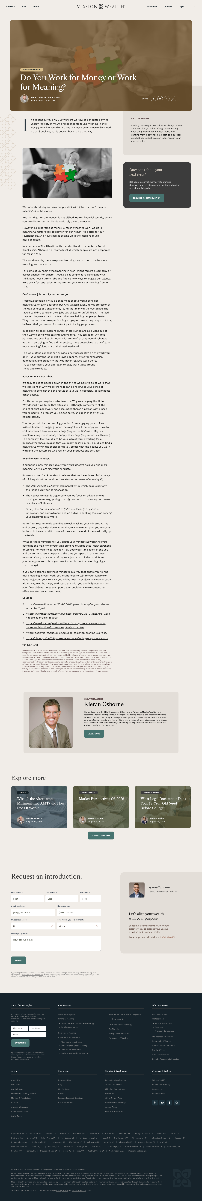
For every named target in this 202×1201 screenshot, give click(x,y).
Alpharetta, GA (17, 1133)
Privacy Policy (62, 1190)
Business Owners (31, 70)
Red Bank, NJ (98, 1146)
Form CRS (109, 1093)
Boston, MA (110, 1133)
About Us (15, 1080)
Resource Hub (64, 1080)
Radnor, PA (68, 1146)
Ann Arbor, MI (35, 1133)
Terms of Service (79, 1190)
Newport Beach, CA (146, 1142)
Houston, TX (180, 1138)
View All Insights (101, 835)
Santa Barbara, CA (154, 1146)
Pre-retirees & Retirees (162, 1036)
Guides (61, 1093)
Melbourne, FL (93, 1142)
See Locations (158, 1093)
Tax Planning (114, 1029)
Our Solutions (17, 1089)
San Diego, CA (114, 1146)
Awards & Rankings (19, 1107)
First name (16, 892)
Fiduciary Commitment (115, 1089)
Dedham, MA (17, 1138)
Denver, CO (32, 1138)
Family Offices (158, 1050)
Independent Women (161, 1041)
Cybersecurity (117, 1019)
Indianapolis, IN (39, 1142)
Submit (18, 960)
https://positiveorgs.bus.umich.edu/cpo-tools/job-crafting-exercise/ (66, 632)
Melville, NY (109, 1142)
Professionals (158, 1019)
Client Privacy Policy (114, 1098)
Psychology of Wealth (118, 1038)
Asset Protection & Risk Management (125, 1014)
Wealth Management (67, 1014)
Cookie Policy (111, 1107)
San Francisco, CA (133, 1146)
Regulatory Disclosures (115, 1080)
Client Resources (65, 1102)
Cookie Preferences (114, 1111)
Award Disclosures (113, 1084)
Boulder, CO (124, 1133)
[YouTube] (162, 1102)
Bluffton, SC (94, 1133)
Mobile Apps (63, 1089)
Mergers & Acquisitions (21, 1098)
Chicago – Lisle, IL (142, 1133)
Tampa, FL (31, 1151)
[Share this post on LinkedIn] (160, 99)
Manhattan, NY (75, 1142)
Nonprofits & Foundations (163, 1045)
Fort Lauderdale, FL (87, 1138)
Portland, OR (53, 1146)
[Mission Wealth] (182, 1180)
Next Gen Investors (160, 1054)
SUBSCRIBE (20, 1043)
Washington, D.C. (116, 1151)
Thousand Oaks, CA (48, 1151)
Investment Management (69, 1037)
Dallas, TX (174, 1133)
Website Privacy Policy (115, 1102)
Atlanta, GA (50, 1133)
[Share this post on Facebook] (153, 99)
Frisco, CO (105, 1138)
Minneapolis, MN (126, 1142)
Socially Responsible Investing (74, 1053)
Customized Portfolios (71, 1049)
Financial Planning (66, 1019)
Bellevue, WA (79, 1133)
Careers (14, 1102)
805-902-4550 (167, 937)
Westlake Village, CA (137, 1151)
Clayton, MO (160, 1133)
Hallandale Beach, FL (160, 1138)
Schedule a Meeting (161, 1084)
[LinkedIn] (155, 1102)
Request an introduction (146, 198)
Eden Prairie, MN (48, 1138)
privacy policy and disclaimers (32, 974)
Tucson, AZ (66, 1151)
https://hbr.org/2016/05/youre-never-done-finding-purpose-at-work (67, 638)
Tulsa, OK (80, 1151)
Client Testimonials (19, 1111)
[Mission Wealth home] (101, 6)
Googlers (159, 1027)
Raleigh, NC (82, 1146)
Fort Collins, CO (67, 1138)
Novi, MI (163, 1142)
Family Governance (69, 1027)
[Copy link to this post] (173, 99)
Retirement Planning (67, 1033)
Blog (60, 1084)
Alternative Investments (72, 1042)
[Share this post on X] (166, 99)
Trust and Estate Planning (120, 1024)
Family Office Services (119, 1033)
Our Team (15, 1084)
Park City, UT (37, 1146)
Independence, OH (19, 1142)
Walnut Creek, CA (96, 1151)
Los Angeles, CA (58, 1142)
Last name (50, 892)
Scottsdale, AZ (173, 1146)
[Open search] (194, 6)
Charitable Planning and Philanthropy (77, 1023)
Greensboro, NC (139, 1138)
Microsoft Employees (164, 1031)
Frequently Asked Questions (23, 1093)
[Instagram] (176, 1102)
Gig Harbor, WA (121, 1138)
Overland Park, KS (19, 1146)
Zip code (84, 892)
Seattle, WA (16, 1151)
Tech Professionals (163, 1023)
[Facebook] (169, 1102)
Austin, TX (64, 1133)
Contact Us (157, 1089)
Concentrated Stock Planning (74, 1045)
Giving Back (16, 1116)
